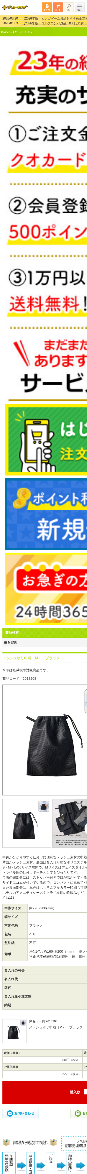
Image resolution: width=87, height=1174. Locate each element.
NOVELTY (9, 29)
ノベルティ (26, 28)
